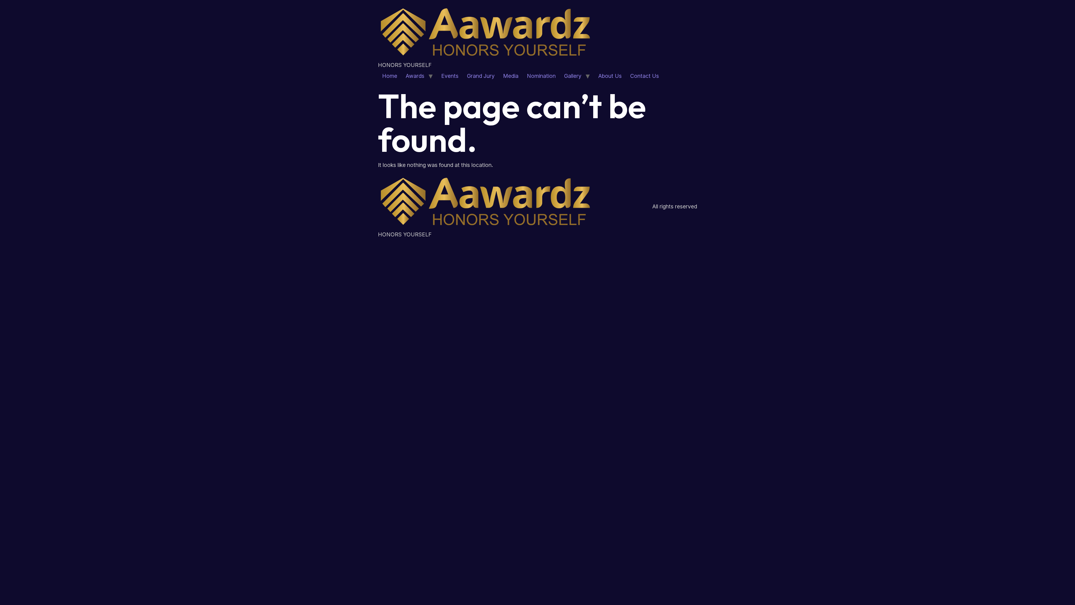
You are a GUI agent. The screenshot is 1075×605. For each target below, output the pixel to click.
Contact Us (644, 76)
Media (510, 76)
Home (389, 76)
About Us (610, 76)
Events (450, 76)
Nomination (541, 76)
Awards (415, 76)
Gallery (572, 76)
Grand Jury (481, 76)
